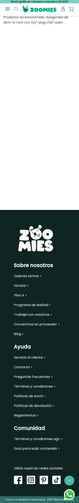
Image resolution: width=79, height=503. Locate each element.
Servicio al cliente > (30, 357)
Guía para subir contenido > (37, 448)
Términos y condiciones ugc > (38, 439)
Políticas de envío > (30, 396)
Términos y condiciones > (35, 386)
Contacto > (23, 367)
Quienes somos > (28, 276)
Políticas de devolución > (34, 405)
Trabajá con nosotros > (33, 314)
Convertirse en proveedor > (37, 324)
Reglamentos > (26, 415)
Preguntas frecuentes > (33, 377)
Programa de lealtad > (32, 305)
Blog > (19, 334)
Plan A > (20, 295)
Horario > (21, 285)
